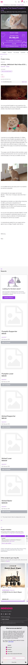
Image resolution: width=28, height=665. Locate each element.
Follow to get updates (6, 543)
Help (11, 532)
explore (7, 561)
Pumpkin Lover (7, 374)
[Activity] (21, 1)
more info (3, 66)
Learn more (11, 541)
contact (7, 66)
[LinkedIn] (9, 614)
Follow (14, 43)
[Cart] (18, 2)
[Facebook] (1, 614)
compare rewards (8, 297)
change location (20, 4)
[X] (3, 614)
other (3, 76)
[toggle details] (24, 601)
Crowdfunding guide (19, 532)
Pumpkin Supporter (9, 331)
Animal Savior (7, 501)
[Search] (15, 2)
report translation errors (11, 623)
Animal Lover (7, 458)
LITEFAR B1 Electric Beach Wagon (12, 592)
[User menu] (24, 2)
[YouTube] (5, 614)
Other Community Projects (7, 71)
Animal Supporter (8, 416)
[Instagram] (7, 614)
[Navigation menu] (26, 1)
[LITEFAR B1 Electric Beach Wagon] (13, 575)
